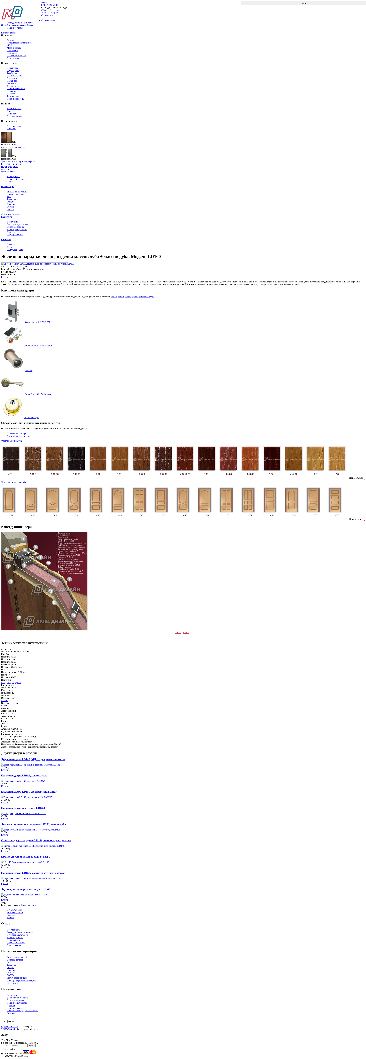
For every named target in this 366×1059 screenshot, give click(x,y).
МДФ (9, 45)
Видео (10, 181)
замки (114, 296)
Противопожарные (16, 99)
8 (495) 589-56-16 (9, 1029)
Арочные (11, 128)
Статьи (10, 207)
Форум (10, 201)
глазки (128, 296)
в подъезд (6, 682)
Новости (11, 204)
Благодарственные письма (20, 932)
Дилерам (11, 232)
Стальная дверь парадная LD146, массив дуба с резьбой (36, 840)
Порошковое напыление (19, 42)
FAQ (9, 196)
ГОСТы (10, 209)
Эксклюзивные (14, 116)
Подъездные (13, 70)
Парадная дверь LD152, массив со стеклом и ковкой (33, 872)
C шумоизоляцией (16, 88)
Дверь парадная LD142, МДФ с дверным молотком (33, 759)
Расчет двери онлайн (17, 978)
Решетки (11, 915)
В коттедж (12, 78)
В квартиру (12, 68)
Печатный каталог (16, 179)
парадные (16, 682)
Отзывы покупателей (17, 935)
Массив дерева (14, 48)
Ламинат (11, 40)
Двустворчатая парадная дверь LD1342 (25, 889)
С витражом (13, 58)
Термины (11, 199)
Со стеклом (12, 53)
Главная (11, 244)
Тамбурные (12, 73)
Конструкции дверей (17, 191)
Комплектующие (15, 912)
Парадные (12, 81)
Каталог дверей (8, 32)
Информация (7, 186)
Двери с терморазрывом (13, 147)
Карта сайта (12, 983)
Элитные (11, 113)
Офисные (11, 91)
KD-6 (186, 632)
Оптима (11, 111)
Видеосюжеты (14, 945)
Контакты (6, 239)
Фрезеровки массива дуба (19, 436)
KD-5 (178, 632)
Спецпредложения (10, 214)
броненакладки (146, 296)
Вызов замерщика (15, 227)
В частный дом (14, 75)
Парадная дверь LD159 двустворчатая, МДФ (29, 791)
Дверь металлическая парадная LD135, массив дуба (33, 824)
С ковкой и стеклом (16, 55)
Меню (44, 2)
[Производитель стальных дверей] (21, 10)
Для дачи (11, 93)
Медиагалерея (8, 171)
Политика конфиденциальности (22, 1010)
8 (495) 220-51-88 (9, 1026)
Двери (10, 247)
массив (4, 700)
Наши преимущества (17, 229)
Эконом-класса (14, 108)
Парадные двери (15, 249)
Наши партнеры (15, 28)
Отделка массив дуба (17, 433)
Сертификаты (13, 930)
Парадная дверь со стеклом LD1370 (23, 807)
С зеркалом (12, 50)
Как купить (6, 217)
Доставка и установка (17, 224)
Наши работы (13, 176)
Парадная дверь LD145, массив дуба (24, 775)
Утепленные (13, 86)
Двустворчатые (14, 126)
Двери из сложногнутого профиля (18, 161)
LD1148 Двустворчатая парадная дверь (25, 856)
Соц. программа (15, 234)
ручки (135, 296)
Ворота (10, 917)
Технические (13, 96)
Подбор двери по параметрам (21, 980)
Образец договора (15, 194)
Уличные (11, 83)
